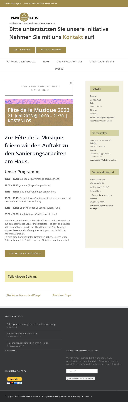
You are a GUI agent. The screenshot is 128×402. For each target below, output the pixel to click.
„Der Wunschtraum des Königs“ (23, 295)
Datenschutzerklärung (70, 396)
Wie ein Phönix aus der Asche (22, 333)
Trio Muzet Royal (62, 295)
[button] (68, 68)
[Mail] (14, 358)
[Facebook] (6, 358)
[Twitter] (18, 358)
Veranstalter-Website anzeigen (103, 160)
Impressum (87, 396)
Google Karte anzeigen (102, 195)
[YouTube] (10, 358)
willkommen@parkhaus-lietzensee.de (40, 3)
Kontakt (73, 36)
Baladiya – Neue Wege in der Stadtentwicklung (31, 324)
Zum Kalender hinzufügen (25, 253)
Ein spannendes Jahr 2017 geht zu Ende (27, 342)
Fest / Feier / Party (98, 120)
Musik (109, 120)
